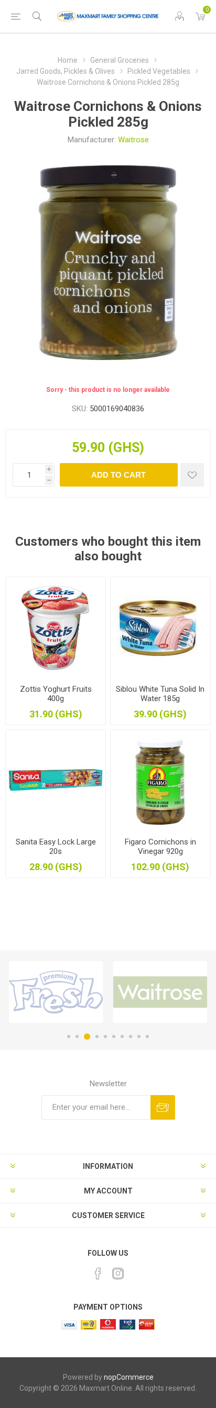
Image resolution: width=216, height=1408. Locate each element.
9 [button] (139, 1036)
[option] (56, 992)
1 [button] (68, 1036)
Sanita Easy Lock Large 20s (56, 846)
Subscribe (162, 1107)
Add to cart (118, 474)
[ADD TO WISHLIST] (192, 475)
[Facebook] (98, 1273)
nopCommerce (129, 1377)
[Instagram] (118, 1273)
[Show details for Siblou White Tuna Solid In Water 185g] (160, 627)
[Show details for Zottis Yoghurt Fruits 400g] (55, 627)
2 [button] (77, 1036)
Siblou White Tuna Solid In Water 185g (160, 693)
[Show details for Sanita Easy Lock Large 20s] (55, 779)
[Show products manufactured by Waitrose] (160, 992)
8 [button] (130, 1036)
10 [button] (147, 1036)
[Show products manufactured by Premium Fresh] (56, 992)
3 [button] (87, 1036)
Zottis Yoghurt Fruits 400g (56, 693)
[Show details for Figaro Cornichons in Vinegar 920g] (160, 779)
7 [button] (122, 1036)
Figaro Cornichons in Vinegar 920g (160, 846)
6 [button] (113, 1036)
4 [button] (97, 1036)
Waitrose (133, 139)
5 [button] (105, 1036)
